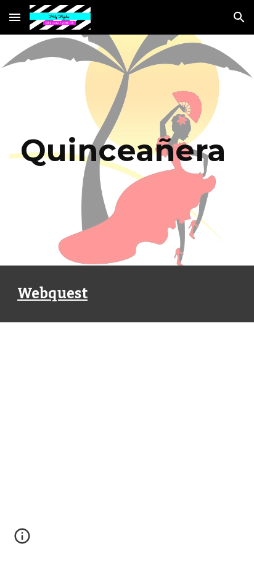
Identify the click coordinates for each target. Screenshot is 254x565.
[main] (127, 150)
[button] (15, 17)
